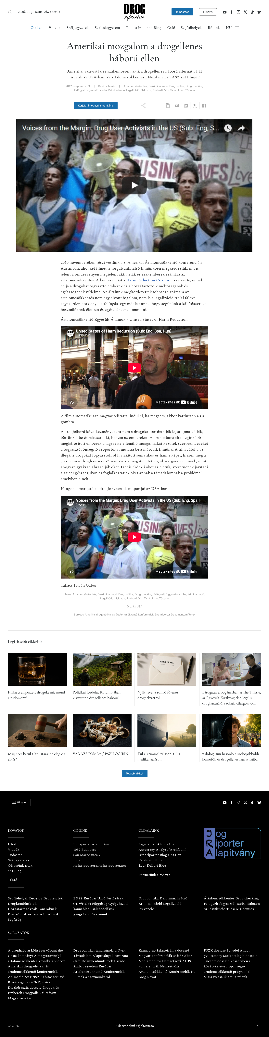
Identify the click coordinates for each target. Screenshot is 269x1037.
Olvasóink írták (20, 865)
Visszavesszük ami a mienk (225, 977)
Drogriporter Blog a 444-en (159, 855)
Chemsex (247, 909)
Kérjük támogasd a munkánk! (95, 105)
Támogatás (182, 12)
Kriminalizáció (116, 90)
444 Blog (154, 28)
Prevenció (146, 909)
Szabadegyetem (107, 28)
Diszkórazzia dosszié (25, 987)
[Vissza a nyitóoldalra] (134, 12)
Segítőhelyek (191, 28)
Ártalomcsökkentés (135, 86)
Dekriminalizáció (158, 86)
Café (171, 28)
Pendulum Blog (150, 860)
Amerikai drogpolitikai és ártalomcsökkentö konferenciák (33, 969)
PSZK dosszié (215, 950)
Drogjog (35, 898)
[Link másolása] (167, 105)
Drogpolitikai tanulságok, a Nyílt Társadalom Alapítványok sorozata (100, 953)
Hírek (12, 844)
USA (139, 606)
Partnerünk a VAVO (154, 874)
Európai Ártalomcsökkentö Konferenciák (99, 969)
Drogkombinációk (22, 903)
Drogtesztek (53, 898)
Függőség (99, 903)
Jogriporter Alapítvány (156, 844)
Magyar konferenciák (155, 955)
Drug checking (194, 86)
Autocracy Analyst (153, 849)
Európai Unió (94, 898)
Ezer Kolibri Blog (152, 865)
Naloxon (146, 90)
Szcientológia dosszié (240, 955)
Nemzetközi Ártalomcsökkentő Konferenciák (164, 969)
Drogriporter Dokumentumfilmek (175, 614)
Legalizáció (132, 90)
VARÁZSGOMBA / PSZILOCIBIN (100, 753)
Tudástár (133, 28)
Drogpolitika (176, 86)
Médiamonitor (149, 961)
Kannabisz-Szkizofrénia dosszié (163, 950)
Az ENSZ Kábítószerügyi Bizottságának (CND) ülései (36, 979)
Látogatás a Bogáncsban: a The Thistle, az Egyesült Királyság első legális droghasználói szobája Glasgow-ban (231, 698)
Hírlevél (208, 12)
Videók (55, 28)
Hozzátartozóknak (22, 909)
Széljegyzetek (78, 28)
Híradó (119, 961)
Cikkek (37, 28)
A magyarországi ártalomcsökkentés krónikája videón (36, 958)
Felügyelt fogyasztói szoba (90, 90)
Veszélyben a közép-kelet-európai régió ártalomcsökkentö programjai (227, 966)
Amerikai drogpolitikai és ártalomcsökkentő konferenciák (119, 614)
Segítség (14, 919)
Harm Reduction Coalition (149, 280)
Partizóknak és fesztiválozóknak (33, 914)
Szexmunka (101, 914)
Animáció (15, 977)
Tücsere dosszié (216, 961)
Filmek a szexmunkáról (91, 977)
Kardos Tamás (107, 86)
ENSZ (78, 898)
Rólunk (214, 28)
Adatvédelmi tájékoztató (134, 1026)
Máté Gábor (182, 955)
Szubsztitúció (160, 90)
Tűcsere (190, 90)
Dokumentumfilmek (97, 961)
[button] (10, 12)
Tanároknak (177, 90)
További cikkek (134, 773)
